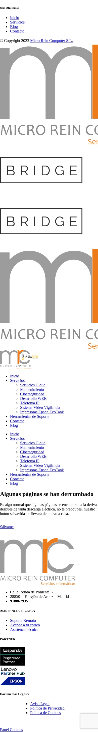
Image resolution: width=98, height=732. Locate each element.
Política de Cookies (45, 713)
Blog (14, 26)
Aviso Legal (40, 704)
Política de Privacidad (47, 708)
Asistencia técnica (24, 629)
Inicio (14, 17)
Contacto (17, 31)
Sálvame (7, 527)
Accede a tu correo (25, 625)
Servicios (17, 22)
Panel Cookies (11, 730)
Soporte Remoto (23, 620)
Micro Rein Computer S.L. (51, 40)
